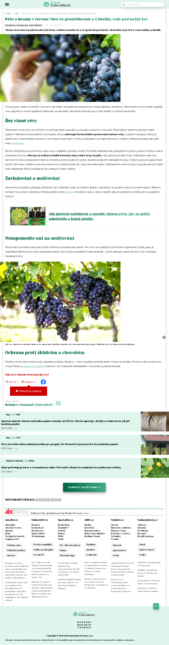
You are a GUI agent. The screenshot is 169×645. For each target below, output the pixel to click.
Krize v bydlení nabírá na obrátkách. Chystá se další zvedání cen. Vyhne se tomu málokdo (95, 568)
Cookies (84, 627)
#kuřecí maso (146, 549)
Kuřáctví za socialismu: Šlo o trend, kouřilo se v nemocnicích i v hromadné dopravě (121, 585)
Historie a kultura (121, 527)
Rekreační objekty (94, 533)
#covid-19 (38, 555)
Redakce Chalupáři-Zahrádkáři (23, 25)
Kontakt (84, 622)
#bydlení (90, 544)
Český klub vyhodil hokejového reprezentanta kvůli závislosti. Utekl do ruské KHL (68, 569)
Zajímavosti (11, 539)
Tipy (16, 14)
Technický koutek (15, 536)
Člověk (114, 525)
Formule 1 (63, 527)
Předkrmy (142, 530)
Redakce (84, 625)
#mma (63, 550)
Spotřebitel (38, 533)
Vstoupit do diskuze (29, 391)
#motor (11, 555)
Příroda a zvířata (120, 533)
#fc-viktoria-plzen (70, 545)
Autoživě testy (13, 527)
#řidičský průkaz (16, 550)
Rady (7, 533)
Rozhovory (38, 530)
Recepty (142, 533)
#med (142, 544)
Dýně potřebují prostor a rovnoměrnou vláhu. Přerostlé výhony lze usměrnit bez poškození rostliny (61, 467)
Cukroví (141, 525)
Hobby (87, 525)
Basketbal (63, 525)
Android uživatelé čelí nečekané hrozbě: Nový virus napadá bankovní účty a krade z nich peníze (122, 569)
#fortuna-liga (67, 555)
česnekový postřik (32, 366)
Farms (69, 191)
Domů (8, 14)
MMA (60, 536)
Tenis (61, 539)
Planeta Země (118, 530)
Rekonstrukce (92, 530)
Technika (116, 536)
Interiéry (89, 527)
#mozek (117, 545)
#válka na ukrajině (43, 549)
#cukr (142, 555)
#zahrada (91, 555)
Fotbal (61, 530)
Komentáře (38, 527)
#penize (90, 549)
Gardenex (17, 143)
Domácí (36, 525)
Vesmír (115, 539)
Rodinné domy (92, 536)
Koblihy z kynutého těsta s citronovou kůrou (147, 573)
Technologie (38, 536)
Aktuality (10, 525)
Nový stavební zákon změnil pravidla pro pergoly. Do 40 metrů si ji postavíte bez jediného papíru (59, 444)
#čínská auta (14, 545)
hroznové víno (43, 500)
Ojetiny (9, 530)
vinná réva (56, 500)
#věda (116, 555)
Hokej (61, 533)
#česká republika (42, 544)
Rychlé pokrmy (145, 536)
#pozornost (119, 550)
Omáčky (141, 527)
